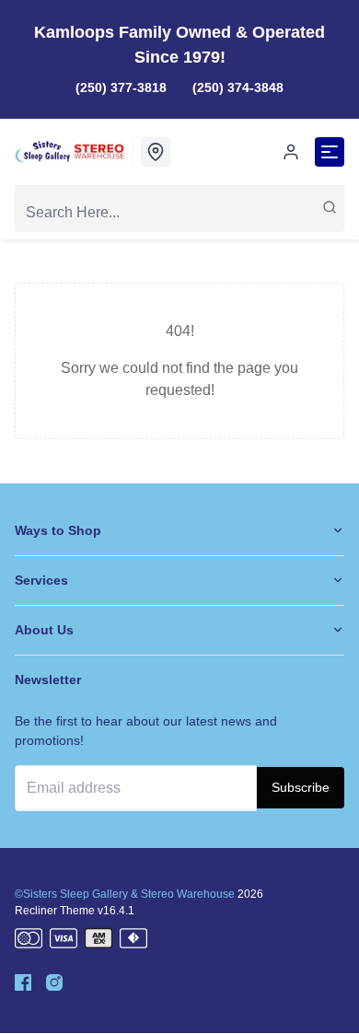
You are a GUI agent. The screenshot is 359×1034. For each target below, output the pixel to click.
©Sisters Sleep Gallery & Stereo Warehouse (125, 894)
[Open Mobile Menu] (329, 152)
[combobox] (179, 212)
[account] (291, 152)
